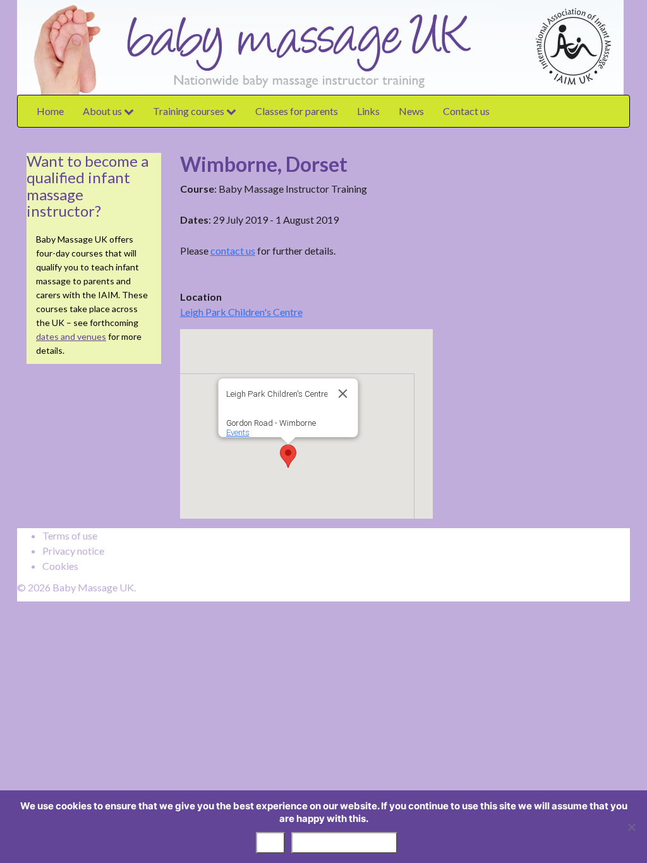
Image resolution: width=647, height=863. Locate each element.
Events (237, 432)
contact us (232, 250)
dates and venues (71, 336)
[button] (288, 456)
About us (103, 111)
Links (368, 111)
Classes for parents (296, 111)
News (411, 111)
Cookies (60, 566)
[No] (631, 827)
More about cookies (344, 842)
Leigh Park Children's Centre (241, 312)
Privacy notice (73, 551)
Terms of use (69, 535)
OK (270, 842)
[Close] (342, 393)
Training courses (189, 111)
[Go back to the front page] (626, 46)
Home (50, 111)
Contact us (466, 111)
